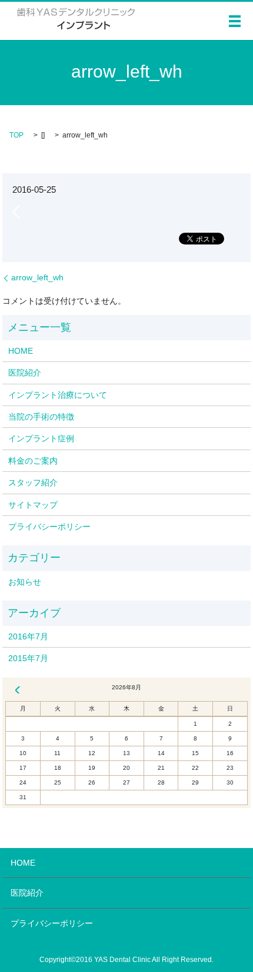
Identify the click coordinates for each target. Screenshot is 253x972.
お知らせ (24, 581)
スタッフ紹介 (33, 482)
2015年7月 (28, 658)
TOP (16, 135)
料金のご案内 (33, 460)
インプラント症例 (41, 438)
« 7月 (17, 689)
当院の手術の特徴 (41, 416)
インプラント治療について (57, 395)
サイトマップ (33, 505)
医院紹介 (24, 372)
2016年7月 (28, 636)
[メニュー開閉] (235, 21)
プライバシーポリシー (49, 526)
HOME (20, 351)
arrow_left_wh (37, 277)
